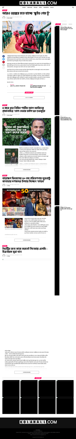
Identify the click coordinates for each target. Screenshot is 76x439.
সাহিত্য (40, 7)
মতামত (24, 7)
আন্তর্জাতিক (46, 7)
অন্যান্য (52, 7)
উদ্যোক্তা (35, 7)
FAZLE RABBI (9, 18)
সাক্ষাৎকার (29, 7)
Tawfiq (8, 185)
